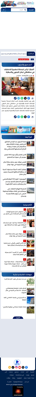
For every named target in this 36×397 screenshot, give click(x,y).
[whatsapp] (15, 98)
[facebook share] (28, 98)
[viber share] (18, 98)
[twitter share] (25, 98)
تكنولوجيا (19, 378)
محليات (11, 372)
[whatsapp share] (22, 98)
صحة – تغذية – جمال (29, 378)
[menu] (4, 10)
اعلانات (22, 372)
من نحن (27, 381)
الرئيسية (31, 10)
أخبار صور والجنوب (23, 59)
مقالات (8, 378)
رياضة (13, 378)
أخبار (27, 372)
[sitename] (17, 362)
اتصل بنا (9, 381)
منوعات (12, 375)
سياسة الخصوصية (18, 381)
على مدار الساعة (20, 375)
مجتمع (17, 372)
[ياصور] (32, 59)
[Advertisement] (18, 31)
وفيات (27, 375)
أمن (6, 372)
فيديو (32, 375)
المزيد (18, 317)
